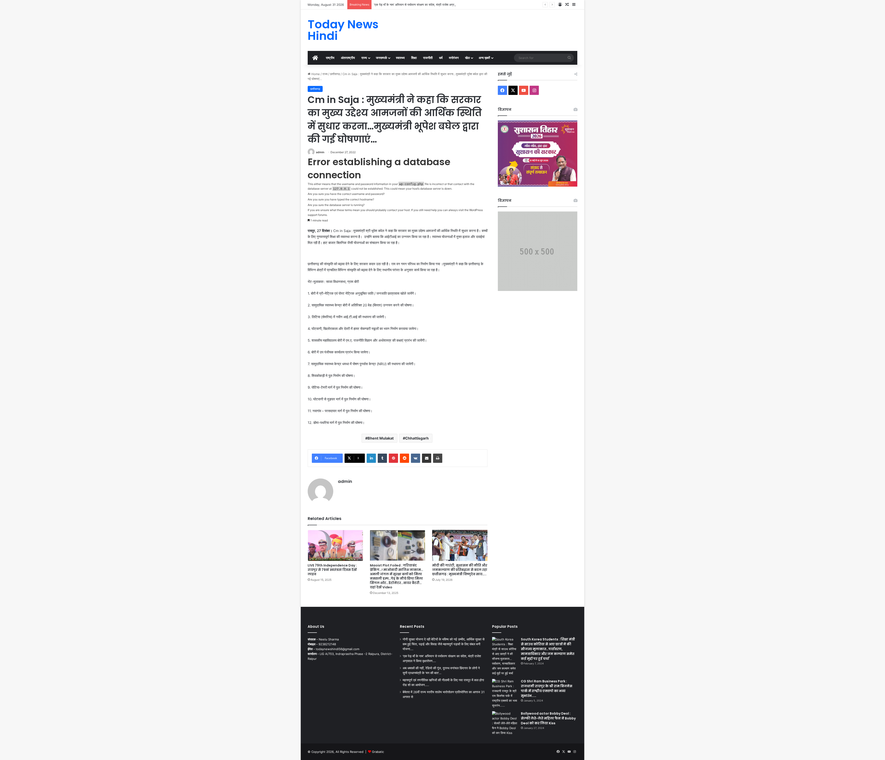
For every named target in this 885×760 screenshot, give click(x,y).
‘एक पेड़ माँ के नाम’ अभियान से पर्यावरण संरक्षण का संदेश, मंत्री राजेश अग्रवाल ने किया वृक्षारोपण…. (427, 4)
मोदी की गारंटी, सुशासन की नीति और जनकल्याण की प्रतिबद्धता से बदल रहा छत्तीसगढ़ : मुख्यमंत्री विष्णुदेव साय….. (459, 569)
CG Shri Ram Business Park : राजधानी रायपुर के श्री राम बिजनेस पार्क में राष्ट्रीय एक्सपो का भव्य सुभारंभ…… (546, 688)
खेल (467, 58)
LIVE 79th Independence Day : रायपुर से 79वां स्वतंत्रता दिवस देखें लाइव (332, 569)
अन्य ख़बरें (484, 58)
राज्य (364, 58)
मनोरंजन (454, 58)
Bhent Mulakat (381, 438)
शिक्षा (414, 58)
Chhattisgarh (417, 438)
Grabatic (378, 752)
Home (315, 74)
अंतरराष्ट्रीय (348, 58)
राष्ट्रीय (330, 58)
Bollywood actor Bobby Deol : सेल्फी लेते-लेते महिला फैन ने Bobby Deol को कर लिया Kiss (548, 718)
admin (320, 152)
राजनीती (428, 58)
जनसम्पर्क (381, 58)
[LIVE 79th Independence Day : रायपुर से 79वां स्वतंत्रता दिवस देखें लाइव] (335, 545)
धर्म (440, 58)
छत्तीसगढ (335, 74)
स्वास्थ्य (400, 58)
